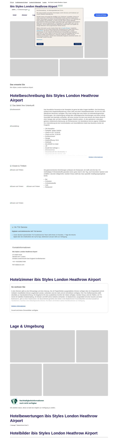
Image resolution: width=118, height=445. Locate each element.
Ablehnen (40, 44)
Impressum (39, 39)
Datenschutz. (40, 30)
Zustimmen (77, 44)
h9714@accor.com (18, 265)
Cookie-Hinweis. (66, 28)
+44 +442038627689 (19, 261)
